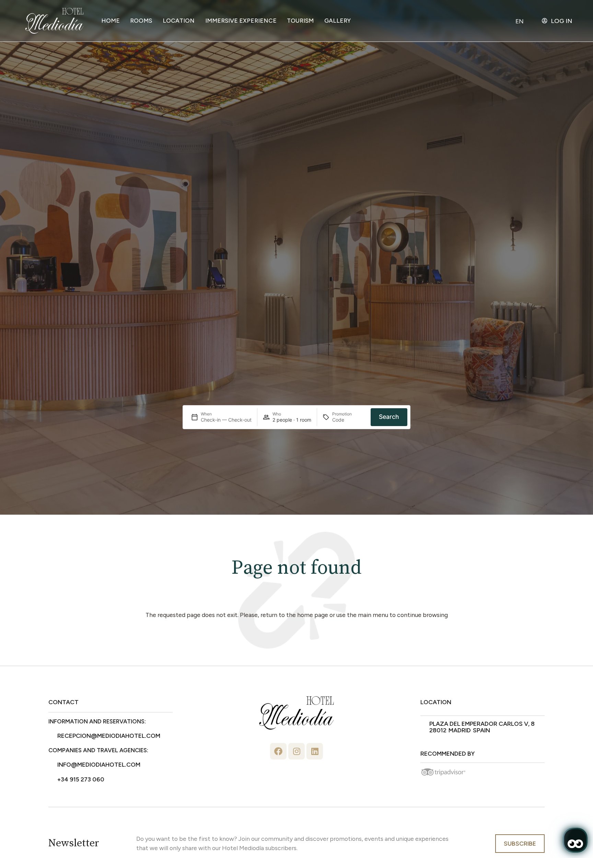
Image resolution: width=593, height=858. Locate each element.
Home (110, 20)
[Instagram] (296, 751)
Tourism (300, 20)
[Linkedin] (314, 751)
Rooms (141, 20)
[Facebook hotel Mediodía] (278, 751)
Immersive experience (241, 20)
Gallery (337, 20)
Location (179, 20)
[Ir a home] (54, 21)
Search (389, 416)
